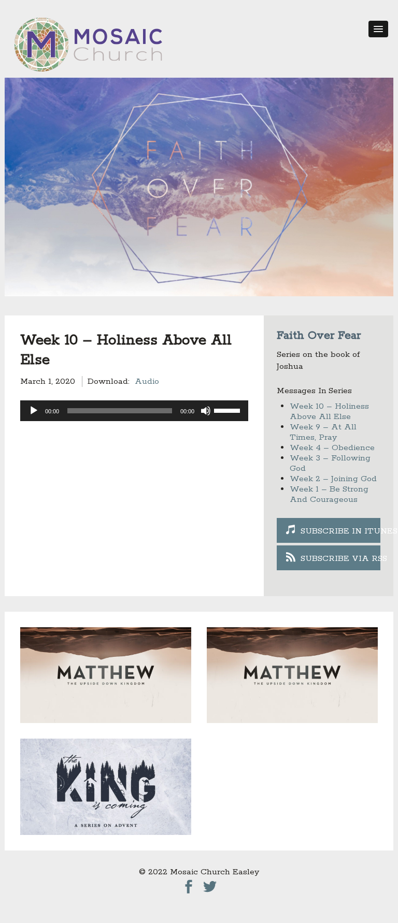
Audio (147, 381)
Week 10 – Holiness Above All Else (329, 411)
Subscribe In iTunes (340, 531)
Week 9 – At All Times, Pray (323, 432)
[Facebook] (188, 883)
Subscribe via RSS (340, 558)
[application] (134, 410)
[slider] (228, 409)
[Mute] (206, 411)
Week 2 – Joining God (333, 478)
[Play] (34, 411)
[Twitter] (210, 883)
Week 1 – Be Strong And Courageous (329, 494)
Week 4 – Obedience (332, 447)
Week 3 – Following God (330, 463)
